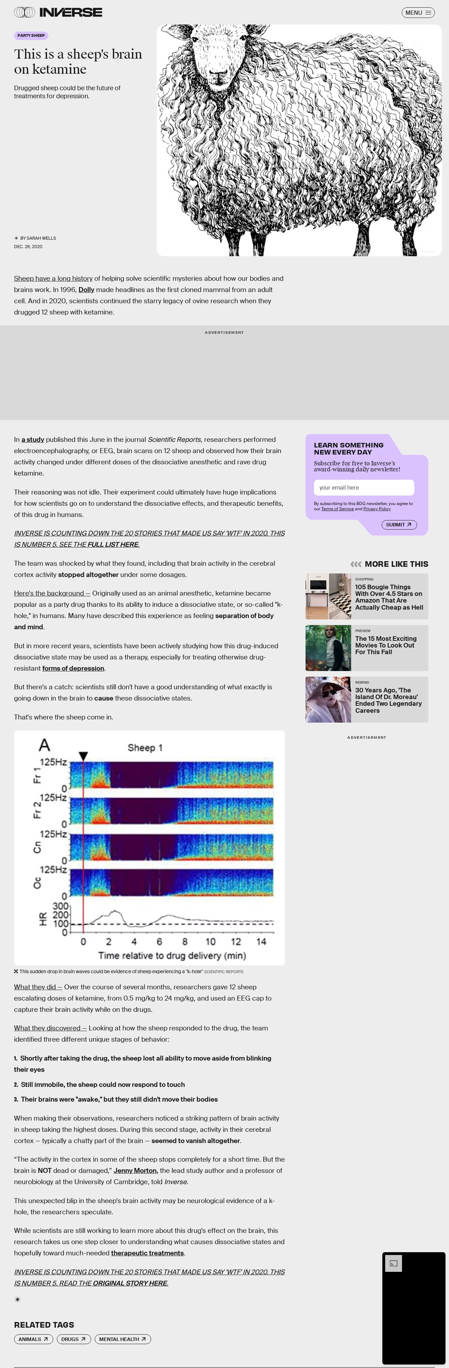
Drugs (70, 1339)
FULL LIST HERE (112, 544)
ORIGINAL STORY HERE (130, 1283)
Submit (395, 525)
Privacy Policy (377, 509)
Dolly (86, 289)
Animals (30, 1339)
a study (32, 439)
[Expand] (390, 1258)
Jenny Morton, (136, 1170)
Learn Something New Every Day (349, 447)
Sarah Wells (41, 238)
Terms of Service (337, 509)
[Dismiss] (437, 1258)
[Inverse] (71, 12)
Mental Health (119, 1339)
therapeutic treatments (147, 1253)
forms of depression (73, 668)
